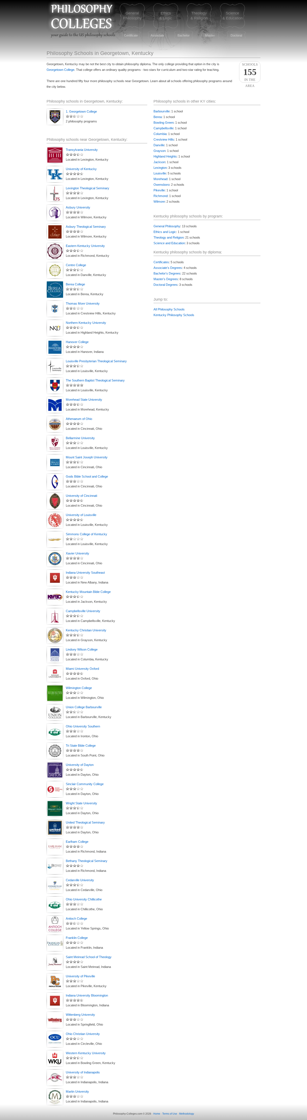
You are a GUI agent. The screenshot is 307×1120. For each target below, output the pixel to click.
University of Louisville (81, 515)
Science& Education (232, 15)
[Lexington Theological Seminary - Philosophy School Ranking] (55, 193)
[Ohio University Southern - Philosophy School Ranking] (55, 731)
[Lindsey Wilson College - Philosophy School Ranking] (55, 654)
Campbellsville (163, 128)
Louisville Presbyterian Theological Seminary (96, 361)
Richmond (160, 196)
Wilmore (159, 201)
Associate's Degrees (168, 268)
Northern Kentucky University (86, 322)
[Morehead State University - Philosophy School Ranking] (55, 405)
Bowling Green (164, 122)
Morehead (160, 179)
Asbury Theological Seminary (86, 226)
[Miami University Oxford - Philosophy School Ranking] (55, 674)
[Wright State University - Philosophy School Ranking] (55, 808)
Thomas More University (83, 303)
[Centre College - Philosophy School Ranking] (55, 270)
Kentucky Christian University (86, 630)
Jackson (159, 162)
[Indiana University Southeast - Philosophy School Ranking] (55, 578)
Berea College (75, 284)
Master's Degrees (166, 279)
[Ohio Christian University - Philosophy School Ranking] (55, 1039)
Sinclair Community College (85, 784)
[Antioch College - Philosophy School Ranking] (55, 923)
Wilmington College (79, 688)
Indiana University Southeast (85, 572)
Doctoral (236, 35)
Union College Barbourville (84, 707)
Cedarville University (80, 880)
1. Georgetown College (81, 111)
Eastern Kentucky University (85, 246)
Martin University (77, 1091)
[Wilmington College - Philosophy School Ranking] (55, 693)
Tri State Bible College (81, 745)
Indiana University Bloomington (87, 995)
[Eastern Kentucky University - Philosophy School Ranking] (55, 251)
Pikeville (159, 190)
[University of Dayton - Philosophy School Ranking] (55, 770)
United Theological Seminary (85, 822)
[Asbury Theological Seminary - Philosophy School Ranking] (55, 232)
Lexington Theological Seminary (87, 188)
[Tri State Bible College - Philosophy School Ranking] (55, 750)
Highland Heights (165, 156)
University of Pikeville (80, 976)
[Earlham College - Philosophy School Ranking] (55, 847)
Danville (159, 145)
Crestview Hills (164, 139)
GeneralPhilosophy (132, 15)
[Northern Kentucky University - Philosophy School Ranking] (55, 328)
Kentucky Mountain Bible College (88, 592)
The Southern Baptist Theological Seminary (95, 380)
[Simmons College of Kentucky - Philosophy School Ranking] (55, 539)
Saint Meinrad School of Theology (89, 957)
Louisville (160, 173)
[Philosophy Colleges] (81, 25)
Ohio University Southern (83, 726)
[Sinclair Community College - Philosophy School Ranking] (55, 789)
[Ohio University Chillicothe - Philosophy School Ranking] (55, 904)
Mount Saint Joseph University (87, 457)
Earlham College (77, 841)
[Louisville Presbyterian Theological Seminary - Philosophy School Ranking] (55, 366)
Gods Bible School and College (87, 476)
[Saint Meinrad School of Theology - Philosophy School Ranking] (55, 962)
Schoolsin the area (250, 73)
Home (156, 1113)
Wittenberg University (80, 1014)
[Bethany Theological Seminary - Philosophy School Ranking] (55, 866)
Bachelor (184, 35)
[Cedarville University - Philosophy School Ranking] (55, 885)
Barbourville (162, 111)
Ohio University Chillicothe (84, 899)
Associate (157, 35)
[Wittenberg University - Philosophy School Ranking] (55, 1020)
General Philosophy (167, 226)
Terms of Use (169, 1113)
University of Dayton (80, 765)
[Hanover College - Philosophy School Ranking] (55, 347)
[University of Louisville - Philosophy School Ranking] (55, 520)
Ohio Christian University (83, 1034)
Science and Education (169, 243)
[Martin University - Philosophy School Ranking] (55, 1096)
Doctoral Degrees (166, 284)
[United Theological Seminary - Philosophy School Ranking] (55, 827)
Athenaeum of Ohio (79, 419)
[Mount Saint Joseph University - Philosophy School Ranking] (55, 462)
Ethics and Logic (165, 232)
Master (210, 35)
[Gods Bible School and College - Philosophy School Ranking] (55, 481)
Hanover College (77, 342)
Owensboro (161, 184)
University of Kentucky (81, 169)
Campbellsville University (83, 611)
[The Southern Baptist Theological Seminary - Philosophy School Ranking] (55, 385)
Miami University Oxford (82, 668)
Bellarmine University (80, 438)
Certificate (131, 35)
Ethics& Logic (165, 15)
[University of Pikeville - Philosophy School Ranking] (55, 981)
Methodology (186, 1113)
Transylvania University (82, 149)
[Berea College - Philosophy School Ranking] (55, 289)
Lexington (160, 167)
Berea (158, 117)
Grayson (159, 151)
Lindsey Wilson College (82, 649)
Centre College (76, 265)
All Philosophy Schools (169, 309)
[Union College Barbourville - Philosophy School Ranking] (55, 712)
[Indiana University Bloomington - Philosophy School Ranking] (55, 1000)
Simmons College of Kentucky (86, 534)
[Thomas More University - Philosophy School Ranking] (55, 308)
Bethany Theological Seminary (86, 861)
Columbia (160, 134)
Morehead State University (84, 399)
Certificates (161, 262)
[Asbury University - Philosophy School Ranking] (55, 212)
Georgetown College (60, 69)
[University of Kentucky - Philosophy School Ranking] (55, 174)
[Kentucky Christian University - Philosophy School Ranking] (55, 635)
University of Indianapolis (83, 1072)
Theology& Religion (199, 15)
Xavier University (77, 553)
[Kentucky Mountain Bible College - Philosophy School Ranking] (55, 597)
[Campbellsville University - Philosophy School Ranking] (55, 616)
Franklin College (77, 937)
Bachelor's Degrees (167, 273)
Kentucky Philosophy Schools (174, 315)
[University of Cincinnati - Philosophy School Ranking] (55, 501)
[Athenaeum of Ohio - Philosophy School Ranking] (55, 424)
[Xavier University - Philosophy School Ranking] (55, 558)
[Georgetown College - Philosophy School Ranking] (55, 116)
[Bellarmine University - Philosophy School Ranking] (55, 443)
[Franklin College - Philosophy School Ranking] (55, 943)
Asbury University (78, 207)
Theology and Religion (169, 237)
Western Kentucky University (86, 1053)
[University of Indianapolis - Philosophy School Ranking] (55, 1077)
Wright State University (81, 803)
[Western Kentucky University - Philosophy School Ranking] (55, 1058)
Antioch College (76, 918)
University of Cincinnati (81, 495)
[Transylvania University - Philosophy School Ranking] (55, 155)
